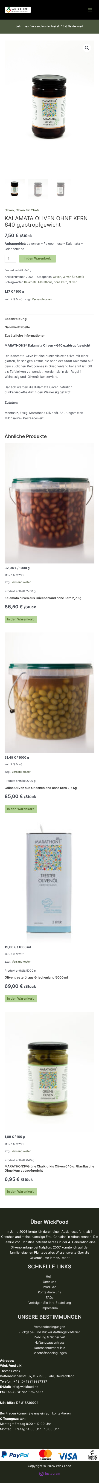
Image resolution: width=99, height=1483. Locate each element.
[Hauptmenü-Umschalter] (89, 9)
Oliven (9, 210)
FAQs (49, 1297)
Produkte (49, 1287)
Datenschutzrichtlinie (49, 1348)
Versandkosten (42, 299)
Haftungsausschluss (49, 1342)
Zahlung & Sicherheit (49, 1337)
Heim (49, 1276)
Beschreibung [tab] (16, 319)
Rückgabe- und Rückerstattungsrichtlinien (49, 1332)
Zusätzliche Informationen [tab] (25, 335)
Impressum (49, 1308)
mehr (66, 1258)
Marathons (45, 282)
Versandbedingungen (49, 1327)
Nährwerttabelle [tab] (17, 327)
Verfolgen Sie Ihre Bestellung (49, 1303)
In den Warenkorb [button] (21, 619)
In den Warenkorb (37, 258)
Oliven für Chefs (28, 210)
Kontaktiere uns (49, 1292)
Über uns (49, 1282)
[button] (87, 48)
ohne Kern (60, 282)
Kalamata (30, 282)
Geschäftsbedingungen (49, 1353)
